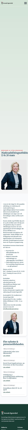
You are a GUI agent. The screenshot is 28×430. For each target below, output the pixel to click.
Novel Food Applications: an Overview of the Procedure (14, 364)
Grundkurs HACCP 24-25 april (12, 389)
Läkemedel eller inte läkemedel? (11, 352)
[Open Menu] (25, 3)
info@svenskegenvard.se (10, 309)
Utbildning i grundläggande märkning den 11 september (13, 376)
